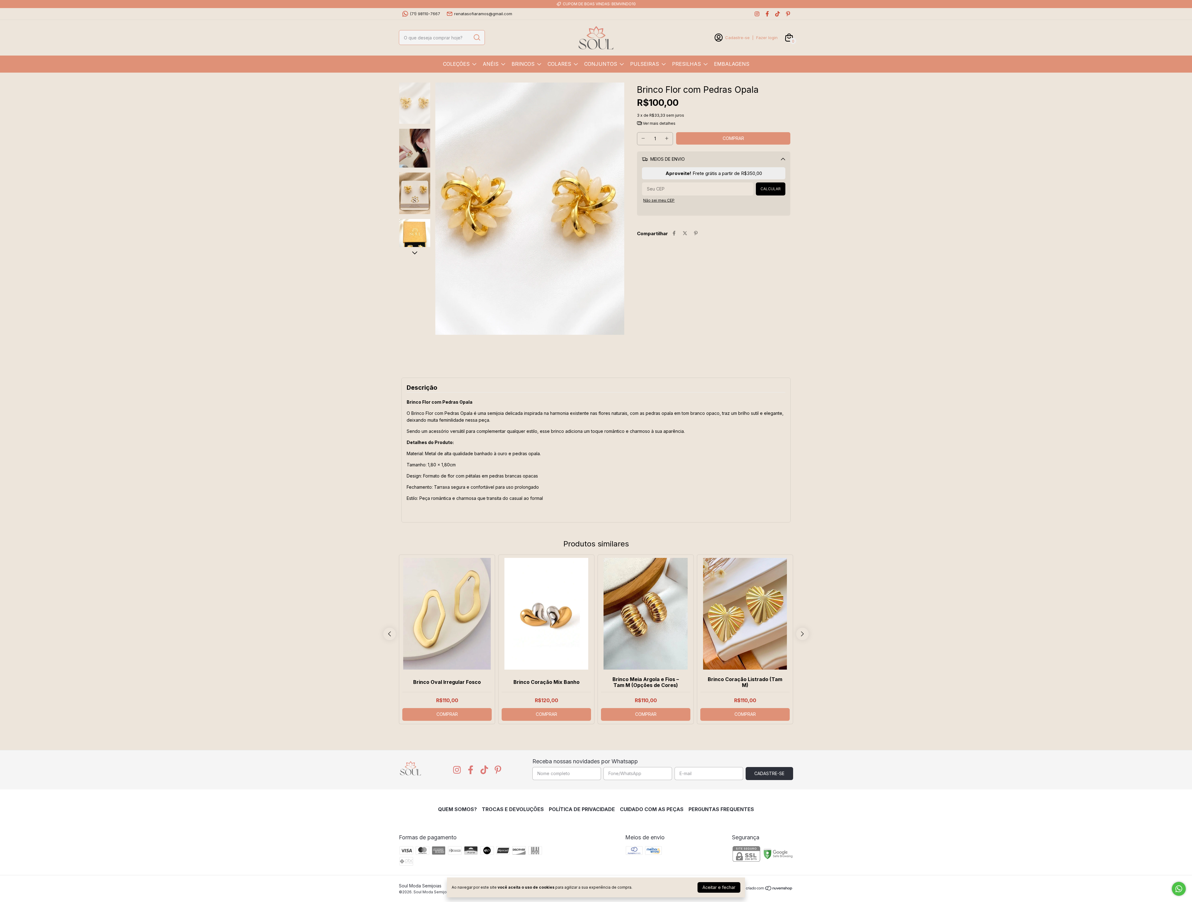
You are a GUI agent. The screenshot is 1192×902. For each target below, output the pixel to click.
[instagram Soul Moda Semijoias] (757, 14)
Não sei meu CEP (659, 200)
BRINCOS (523, 64)
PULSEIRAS (644, 64)
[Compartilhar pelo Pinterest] (696, 233)
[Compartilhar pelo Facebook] (674, 233)
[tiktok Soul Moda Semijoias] (777, 14)
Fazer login (767, 37)
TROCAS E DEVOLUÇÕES (513, 809)
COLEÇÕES (456, 64)
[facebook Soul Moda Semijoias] (767, 14)
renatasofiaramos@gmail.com (483, 13)
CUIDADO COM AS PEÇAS (652, 809)
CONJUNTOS (600, 64)
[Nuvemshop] (769, 889)
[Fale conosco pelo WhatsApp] (1179, 889)
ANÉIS (491, 64)
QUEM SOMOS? (457, 809)
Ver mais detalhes (658, 123)
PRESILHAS (686, 64)
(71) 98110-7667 (425, 13)
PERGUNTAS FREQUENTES (721, 809)
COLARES (559, 64)
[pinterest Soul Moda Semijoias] (788, 14)
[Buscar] (476, 37)
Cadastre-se (737, 37)
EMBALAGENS (731, 64)
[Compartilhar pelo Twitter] (685, 233)
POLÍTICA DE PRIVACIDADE (582, 809)
